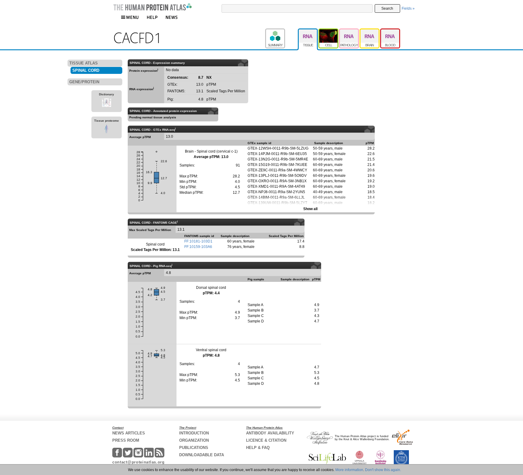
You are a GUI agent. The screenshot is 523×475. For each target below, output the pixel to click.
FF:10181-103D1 (198, 241)
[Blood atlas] (390, 31)
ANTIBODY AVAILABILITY (270, 433)
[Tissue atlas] (308, 31)
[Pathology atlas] (349, 31)
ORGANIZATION (194, 440)
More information (349, 470)
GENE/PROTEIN (84, 82)
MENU (132, 17)
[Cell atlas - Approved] (328, 31)
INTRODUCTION (194, 433)
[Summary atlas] (281, 31)
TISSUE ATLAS (83, 63)
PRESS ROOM (125, 440)
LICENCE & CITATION (266, 440)
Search (387, 8)
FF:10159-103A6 (198, 247)
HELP (152, 17)
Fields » (408, 8)
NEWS (172, 17)
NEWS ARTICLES (128, 433)
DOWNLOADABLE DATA (201, 455)
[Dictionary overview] (106, 103)
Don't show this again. (383, 470)
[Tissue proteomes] (106, 130)
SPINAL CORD (85, 70)
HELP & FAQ (258, 447)
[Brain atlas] (370, 31)
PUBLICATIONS (193, 447)
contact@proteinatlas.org (138, 462)
